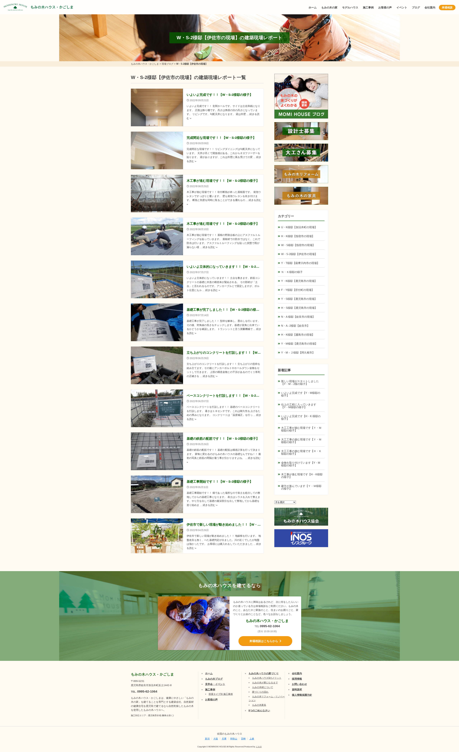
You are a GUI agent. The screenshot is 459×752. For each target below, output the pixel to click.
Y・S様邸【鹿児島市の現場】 (299, 298)
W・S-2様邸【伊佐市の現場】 (299, 254)
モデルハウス (350, 7)
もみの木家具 (259, 705)
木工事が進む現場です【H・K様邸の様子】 (302, 476)
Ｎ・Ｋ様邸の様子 (292, 271)
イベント (401, 7)
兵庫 (224, 738)
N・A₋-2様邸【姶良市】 (295, 325)
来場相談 (447, 7)
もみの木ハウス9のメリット (266, 678)
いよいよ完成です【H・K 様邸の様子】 (301, 417)
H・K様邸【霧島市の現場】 (297, 334)
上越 (251, 738)
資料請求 (297, 689)
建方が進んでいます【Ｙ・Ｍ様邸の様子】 (301, 487)
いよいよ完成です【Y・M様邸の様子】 (300, 394)
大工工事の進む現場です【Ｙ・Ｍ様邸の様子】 (301, 441)
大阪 (215, 738)
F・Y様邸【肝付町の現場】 (297, 289)
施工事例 (368, 7)
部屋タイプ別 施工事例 (221, 694)
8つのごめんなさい (259, 710)
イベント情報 (445, 708)
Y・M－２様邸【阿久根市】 (298, 352)
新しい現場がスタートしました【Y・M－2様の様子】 (300, 382)
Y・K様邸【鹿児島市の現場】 (299, 280)
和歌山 (233, 738)
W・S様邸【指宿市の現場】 (298, 245)
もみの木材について (262, 687)
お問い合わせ (299, 684)
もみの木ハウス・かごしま (52, 7)
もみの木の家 (329, 7)
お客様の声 (385, 7)
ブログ (416, 7)
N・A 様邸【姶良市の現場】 (298, 316)
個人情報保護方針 (302, 694)
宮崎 (243, 738)
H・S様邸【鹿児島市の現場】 (299, 307)
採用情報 (297, 678)
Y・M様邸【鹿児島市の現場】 (299, 343)
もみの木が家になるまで (265, 682)
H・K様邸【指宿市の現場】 (297, 236)
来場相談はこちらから (263, 641)
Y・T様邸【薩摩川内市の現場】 (300, 263)
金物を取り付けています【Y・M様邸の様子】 (300, 464)
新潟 (207, 738)
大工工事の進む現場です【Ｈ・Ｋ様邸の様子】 (301, 452)
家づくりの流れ (260, 692)
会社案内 (430, 7)
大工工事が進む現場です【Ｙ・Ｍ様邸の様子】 (301, 429)
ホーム (313, 7)
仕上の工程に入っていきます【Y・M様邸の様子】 (298, 406)
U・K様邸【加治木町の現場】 (299, 227)
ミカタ (259, 747)
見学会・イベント (215, 684)
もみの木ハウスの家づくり (264, 673)
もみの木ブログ (214, 678)
